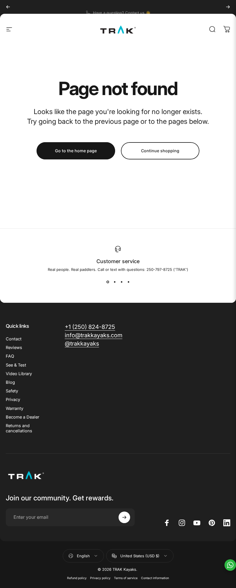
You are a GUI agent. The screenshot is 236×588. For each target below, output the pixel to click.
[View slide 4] (128, 282)
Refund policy (77, 578)
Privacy (13, 399)
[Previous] (8, 7)
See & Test (16, 365)
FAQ (10, 356)
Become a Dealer (22, 417)
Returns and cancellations (19, 428)
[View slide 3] (121, 282)
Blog (10, 382)
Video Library (19, 373)
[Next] (228, 7)
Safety (12, 391)
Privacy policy (100, 578)
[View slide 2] (114, 282)
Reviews (14, 347)
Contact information (155, 578)
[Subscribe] (124, 517)
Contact (14, 339)
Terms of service (126, 578)
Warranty (14, 408)
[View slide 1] (107, 282)
